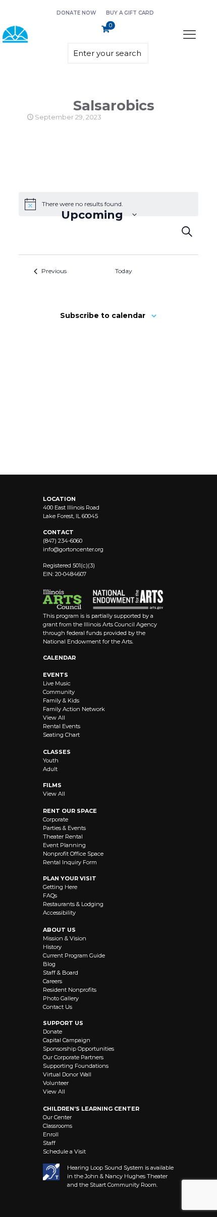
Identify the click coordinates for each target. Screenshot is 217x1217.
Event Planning (64, 845)
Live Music (57, 683)
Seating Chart (61, 734)
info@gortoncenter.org (73, 549)
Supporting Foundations (75, 1065)
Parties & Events (64, 827)
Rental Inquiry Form (70, 862)
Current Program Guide (74, 955)
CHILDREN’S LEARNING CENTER (91, 1108)
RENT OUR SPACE (70, 810)
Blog (49, 964)
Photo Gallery (61, 998)
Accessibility (59, 912)
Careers (52, 981)
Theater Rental (63, 836)
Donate (52, 1031)
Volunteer (56, 1082)
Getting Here (60, 886)
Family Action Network (74, 709)
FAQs (50, 895)
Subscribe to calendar (102, 315)
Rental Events (61, 726)
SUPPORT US (63, 1023)
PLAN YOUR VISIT (69, 878)
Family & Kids (61, 700)
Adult (50, 769)
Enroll (51, 1134)
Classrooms (57, 1125)
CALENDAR (59, 657)
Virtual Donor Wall (67, 1074)
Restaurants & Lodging (73, 904)
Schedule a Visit (64, 1151)
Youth (51, 760)
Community (59, 691)
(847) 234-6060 (62, 540)
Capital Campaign (66, 1040)
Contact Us (57, 1006)
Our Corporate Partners (73, 1057)
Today (123, 271)
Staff (49, 1142)
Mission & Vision (64, 938)
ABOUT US (59, 929)
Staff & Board (60, 972)
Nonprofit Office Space (73, 853)
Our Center (57, 1117)
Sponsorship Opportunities (78, 1048)
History (52, 946)
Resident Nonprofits (69, 989)
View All (54, 717)
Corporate (55, 819)
